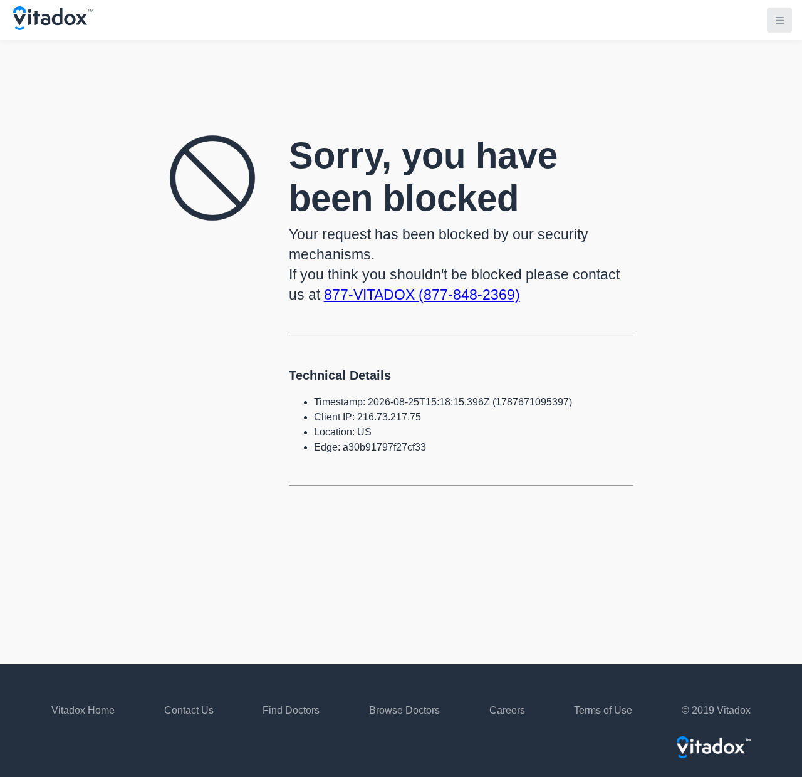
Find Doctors (291, 710)
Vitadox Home (83, 710)
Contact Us (189, 710)
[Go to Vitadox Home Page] (53, 26)
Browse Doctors (404, 710)
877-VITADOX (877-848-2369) (422, 294)
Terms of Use (603, 710)
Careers (507, 710)
